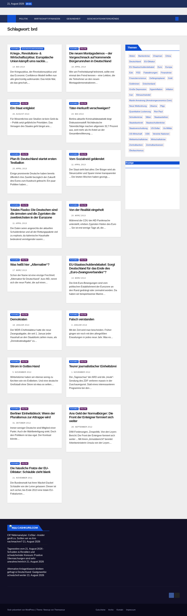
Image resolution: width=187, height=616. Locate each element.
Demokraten (18, 319)
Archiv (111, 610)
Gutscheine (100, 610)
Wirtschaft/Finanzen (47, 19)
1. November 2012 (80, 372)
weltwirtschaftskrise (138, 139)
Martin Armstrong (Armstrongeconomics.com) (150, 100)
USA (147, 134)
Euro (160, 67)
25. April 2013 (20, 169)
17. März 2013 (20, 270)
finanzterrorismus (137, 78)
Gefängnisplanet (157, 78)
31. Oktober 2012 (22, 423)
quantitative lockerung (140, 111)
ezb (131, 72)
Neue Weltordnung (138, 106)
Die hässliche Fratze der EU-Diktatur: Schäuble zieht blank (30, 470)
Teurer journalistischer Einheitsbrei (92, 366)
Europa (168, 67)
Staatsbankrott (136, 122)
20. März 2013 (78, 216)
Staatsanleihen (161, 117)
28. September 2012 (81, 427)
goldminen (134, 84)
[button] (172, 18)
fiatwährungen (150, 72)
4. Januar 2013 (79, 325)
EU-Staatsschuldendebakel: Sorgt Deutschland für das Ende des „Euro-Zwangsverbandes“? (92, 268)
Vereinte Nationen (161, 134)
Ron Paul (158, 111)
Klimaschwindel (143, 95)
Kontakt (120, 610)
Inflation (169, 89)
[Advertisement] (152, 189)
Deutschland (135, 61)
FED (138, 72)
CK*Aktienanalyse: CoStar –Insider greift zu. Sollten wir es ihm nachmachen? (26, 538)
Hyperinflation (156, 89)
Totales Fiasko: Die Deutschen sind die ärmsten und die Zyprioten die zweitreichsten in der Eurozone (33, 213)
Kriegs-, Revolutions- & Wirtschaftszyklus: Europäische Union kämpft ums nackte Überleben (31, 59)
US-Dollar (155, 128)
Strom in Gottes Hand (25, 366)
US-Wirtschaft (135, 134)
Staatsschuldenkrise (155, 122)
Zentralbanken (136, 145)
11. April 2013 (78, 165)
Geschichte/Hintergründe (103, 19)
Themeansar (59, 610)
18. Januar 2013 (21, 325)
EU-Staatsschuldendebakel (141, 67)
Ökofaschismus (136, 150)
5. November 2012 (22, 372)
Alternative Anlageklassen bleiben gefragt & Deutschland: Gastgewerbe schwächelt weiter (26, 572)
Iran (131, 95)
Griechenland (149, 84)
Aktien (132, 56)
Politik (23, 19)
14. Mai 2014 (19, 67)
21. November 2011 (22, 478)
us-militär (167, 128)
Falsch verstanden (81, 319)
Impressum (131, 610)
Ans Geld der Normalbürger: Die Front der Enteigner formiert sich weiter (91, 417)
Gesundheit (74, 19)
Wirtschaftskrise (158, 139)
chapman (157, 56)
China (168, 56)
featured (15, 48)
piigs (162, 106)
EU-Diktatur (149, 61)
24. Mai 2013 (77, 114)
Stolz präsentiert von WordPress (21, 610)
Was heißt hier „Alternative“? (29, 264)
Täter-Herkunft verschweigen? (89, 108)
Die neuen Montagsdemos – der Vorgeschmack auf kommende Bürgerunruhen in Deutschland (90, 57)
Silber (148, 117)
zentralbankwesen (154, 145)
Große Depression (137, 89)
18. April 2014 (78, 67)
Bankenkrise (144, 56)
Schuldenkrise (135, 117)
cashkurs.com (27, 527)
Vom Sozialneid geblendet (86, 159)
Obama (153, 106)
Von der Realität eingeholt (86, 210)
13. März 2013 (78, 278)
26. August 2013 (21, 114)
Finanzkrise (166, 72)
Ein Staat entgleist (22, 108)
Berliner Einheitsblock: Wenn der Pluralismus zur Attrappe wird (32, 415)
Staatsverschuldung (138, 128)
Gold (170, 78)
